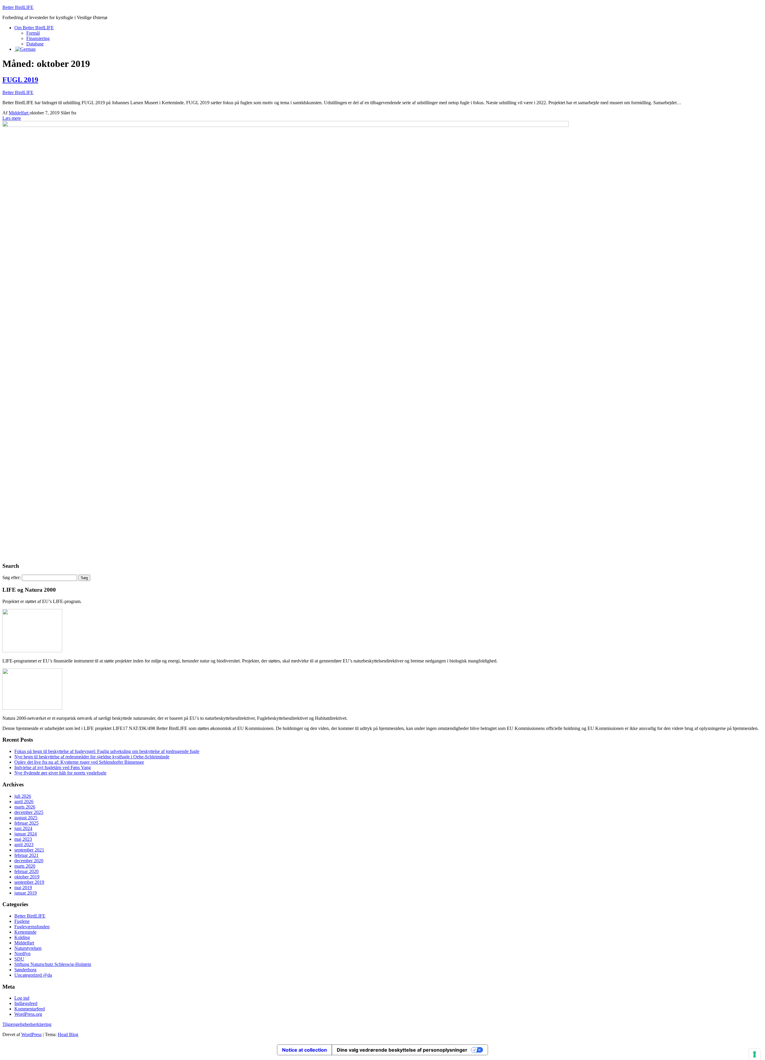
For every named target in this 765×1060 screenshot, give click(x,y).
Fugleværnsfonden (32, 926)
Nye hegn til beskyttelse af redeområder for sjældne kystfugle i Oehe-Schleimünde (91, 756)
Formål (33, 33)
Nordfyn (22, 953)
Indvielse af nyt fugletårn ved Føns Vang (52, 767)
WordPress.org (28, 1014)
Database (35, 43)
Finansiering (38, 38)
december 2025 (28, 812)
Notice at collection (304, 1050)
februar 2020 (26, 871)
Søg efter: (11, 577)
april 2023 (23, 844)
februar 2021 (26, 855)
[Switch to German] (25, 49)
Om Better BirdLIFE (34, 27)
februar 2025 (26, 823)
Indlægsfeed (25, 1003)
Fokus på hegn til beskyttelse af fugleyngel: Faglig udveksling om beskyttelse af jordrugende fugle (106, 751)
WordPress (31, 1034)
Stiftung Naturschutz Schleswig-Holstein (52, 964)
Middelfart (19, 112)
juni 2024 (23, 828)
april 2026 (23, 801)
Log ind (21, 998)
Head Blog (68, 1034)
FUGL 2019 (20, 80)
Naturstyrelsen (28, 948)
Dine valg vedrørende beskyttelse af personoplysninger (402, 1050)
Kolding (22, 937)
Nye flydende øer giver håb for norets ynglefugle (60, 772)
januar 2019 (25, 892)
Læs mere (11, 118)
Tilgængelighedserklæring (26, 1024)
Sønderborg (25, 969)
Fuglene (22, 921)
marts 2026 (24, 806)
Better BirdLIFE (17, 7)
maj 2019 (23, 887)
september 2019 (29, 882)
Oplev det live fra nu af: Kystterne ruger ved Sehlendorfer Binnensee (79, 762)
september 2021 (29, 849)
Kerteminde (25, 932)
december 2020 (28, 860)
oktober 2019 (26, 876)
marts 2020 (24, 866)
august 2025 (25, 817)
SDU (19, 958)
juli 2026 (22, 796)
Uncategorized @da (33, 975)
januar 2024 (25, 833)
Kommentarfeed (29, 1008)
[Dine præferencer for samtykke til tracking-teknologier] (754, 1054)
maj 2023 (23, 839)
